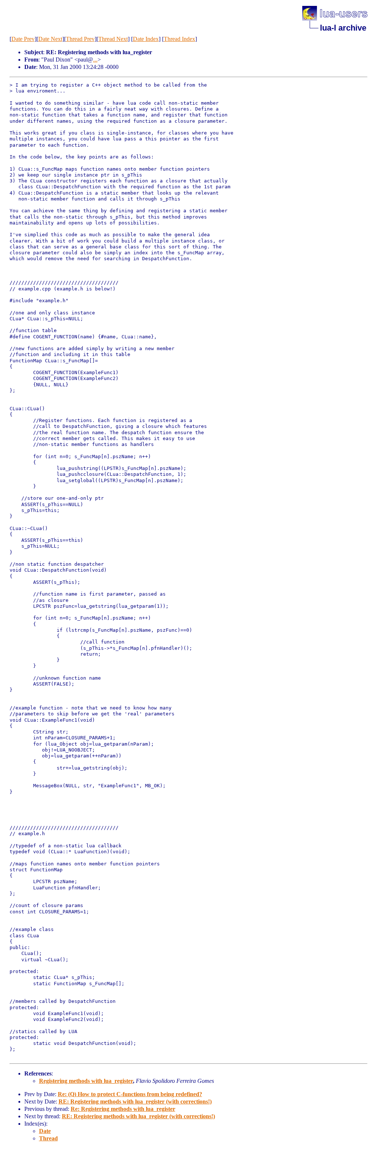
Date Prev (23, 39)
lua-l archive (343, 27)
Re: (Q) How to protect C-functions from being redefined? (130, 1094)
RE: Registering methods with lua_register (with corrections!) (135, 1101)
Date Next (50, 39)
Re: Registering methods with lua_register (123, 1109)
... (95, 59)
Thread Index (179, 39)
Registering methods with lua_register (86, 1081)
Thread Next (113, 39)
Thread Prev (80, 39)
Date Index (146, 39)
